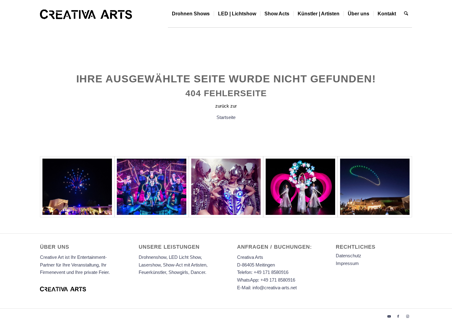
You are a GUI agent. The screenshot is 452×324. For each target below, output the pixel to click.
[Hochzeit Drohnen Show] (77, 186)
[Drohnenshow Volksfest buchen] (375, 186)
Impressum (347, 263)
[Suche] (406, 14)
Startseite (226, 117)
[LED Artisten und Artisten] (151, 186)
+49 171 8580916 (271, 272)
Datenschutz (348, 255)
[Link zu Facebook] (398, 316)
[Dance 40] (226, 186)
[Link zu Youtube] (389, 316)
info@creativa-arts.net (274, 287)
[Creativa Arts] (86, 14)
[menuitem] (191, 14)
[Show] (300, 186)
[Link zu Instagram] (407, 316)
